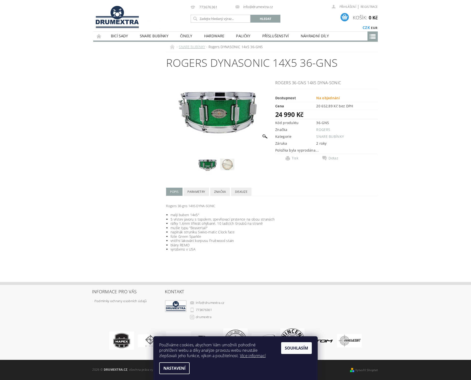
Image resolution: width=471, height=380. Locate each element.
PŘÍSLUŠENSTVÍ (275, 35)
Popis (174, 192)
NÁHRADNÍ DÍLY (315, 35)
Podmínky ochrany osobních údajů (120, 301)
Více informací (253, 355)
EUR (374, 28)
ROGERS (323, 129)
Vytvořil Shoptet (366, 370)
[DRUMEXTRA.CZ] (115, 15)
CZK (366, 27)
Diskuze (241, 192)
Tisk (295, 158)
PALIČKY (243, 35)
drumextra (203, 317)
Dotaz (333, 158)
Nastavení (174, 368)
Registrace (369, 7)
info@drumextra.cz (210, 302)
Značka (220, 192)
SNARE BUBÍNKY (154, 35)
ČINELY (186, 35)
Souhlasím (296, 348)
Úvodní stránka (99, 36)
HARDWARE (214, 35)
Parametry (196, 192)
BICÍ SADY (119, 35)
